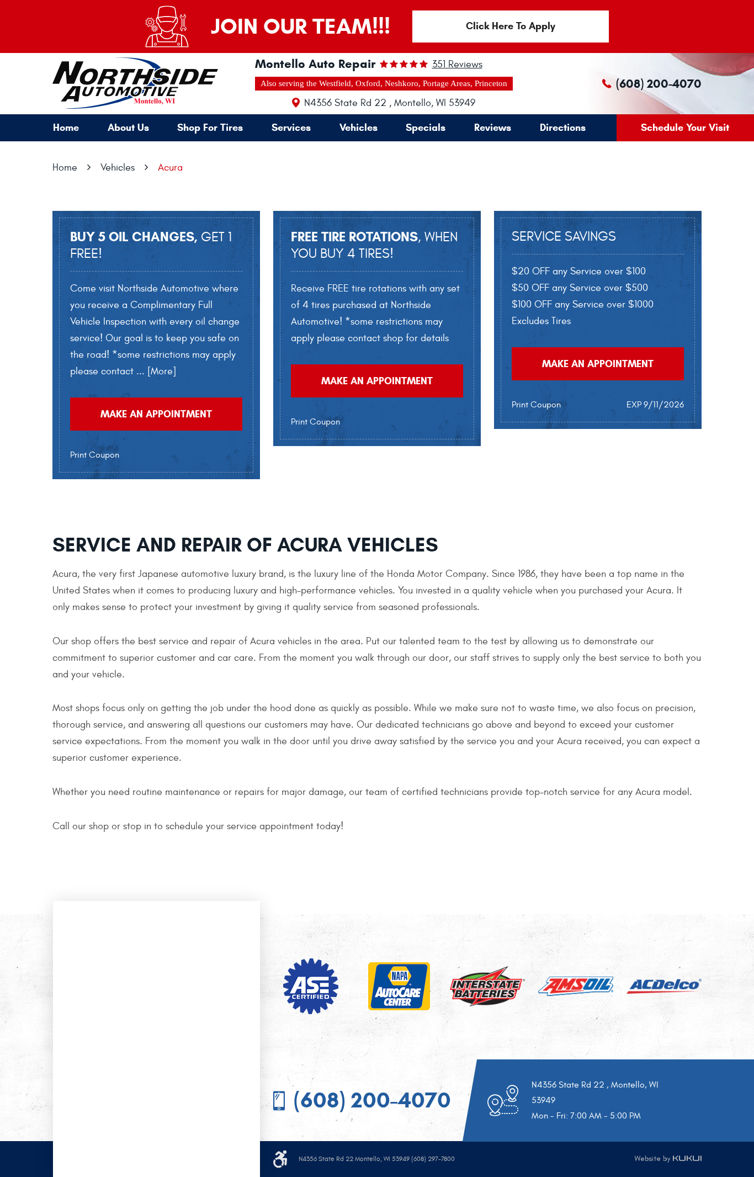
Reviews (492, 127)
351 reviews (457, 64)
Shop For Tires (210, 127)
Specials (425, 127)
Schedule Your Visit (685, 127)
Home (66, 127)
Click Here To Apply (510, 26)
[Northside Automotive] (108, 83)
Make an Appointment (156, 414)
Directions (563, 127)
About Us (128, 127)
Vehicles (358, 127)
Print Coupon (94, 455)
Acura (170, 167)
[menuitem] (66, 127)
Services (291, 127)
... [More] (155, 371)
